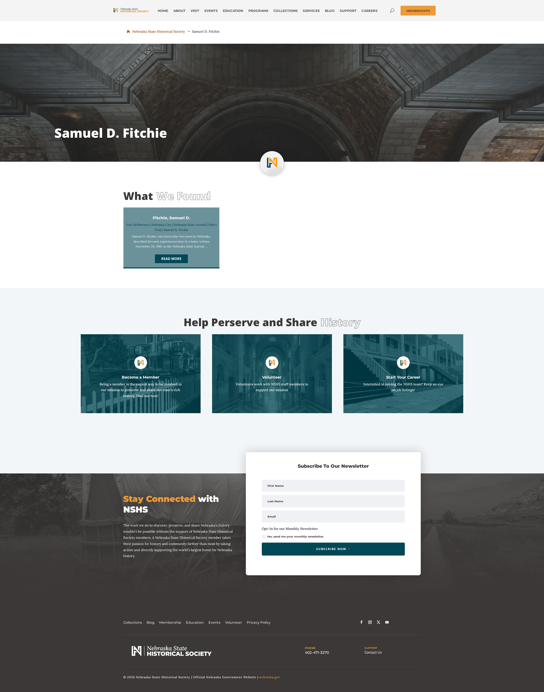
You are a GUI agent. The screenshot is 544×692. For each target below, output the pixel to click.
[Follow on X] (378, 622)
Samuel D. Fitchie (176, 230)
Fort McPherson (137, 225)
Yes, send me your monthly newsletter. (295, 536)
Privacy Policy (259, 622)
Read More (171, 258)
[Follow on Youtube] (387, 622)
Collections (132, 622)
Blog (150, 622)
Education (195, 622)
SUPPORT (370, 648)
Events (214, 622)
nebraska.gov (269, 677)
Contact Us (373, 652)
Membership (170, 622)
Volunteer (233, 622)
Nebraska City (161, 225)
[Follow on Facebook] (361, 622)
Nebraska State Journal (190, 225)
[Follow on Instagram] (370, 622)
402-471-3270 (317, 652)
